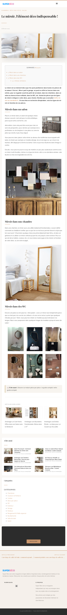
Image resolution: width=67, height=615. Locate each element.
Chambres (5, 10)
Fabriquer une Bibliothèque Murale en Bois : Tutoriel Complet (53, 468)
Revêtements (12, 516)
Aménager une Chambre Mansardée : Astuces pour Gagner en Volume (21, 459)
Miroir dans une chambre (17, 75)
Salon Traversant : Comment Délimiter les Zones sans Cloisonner (22, 450)
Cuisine (10, 498)
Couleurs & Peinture (14, 496)
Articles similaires (19, 81)
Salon (24, 10)
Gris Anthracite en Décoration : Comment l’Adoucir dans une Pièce (23, 468)
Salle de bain (12, 518)
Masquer (37, 67)
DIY (9, 503)
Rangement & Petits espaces (17, 513)
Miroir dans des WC (15, 78)
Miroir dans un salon (15, 72)
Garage (10, 508)
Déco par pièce (15, 10)
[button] (56, 3)
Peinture (10, 511)
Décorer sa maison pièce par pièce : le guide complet (35, 387)
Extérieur (10, 506)
